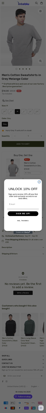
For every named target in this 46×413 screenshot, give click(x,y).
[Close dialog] (39, 181)
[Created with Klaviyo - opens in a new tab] (23, 232)
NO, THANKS (23, 221)
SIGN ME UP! (23, 214)
